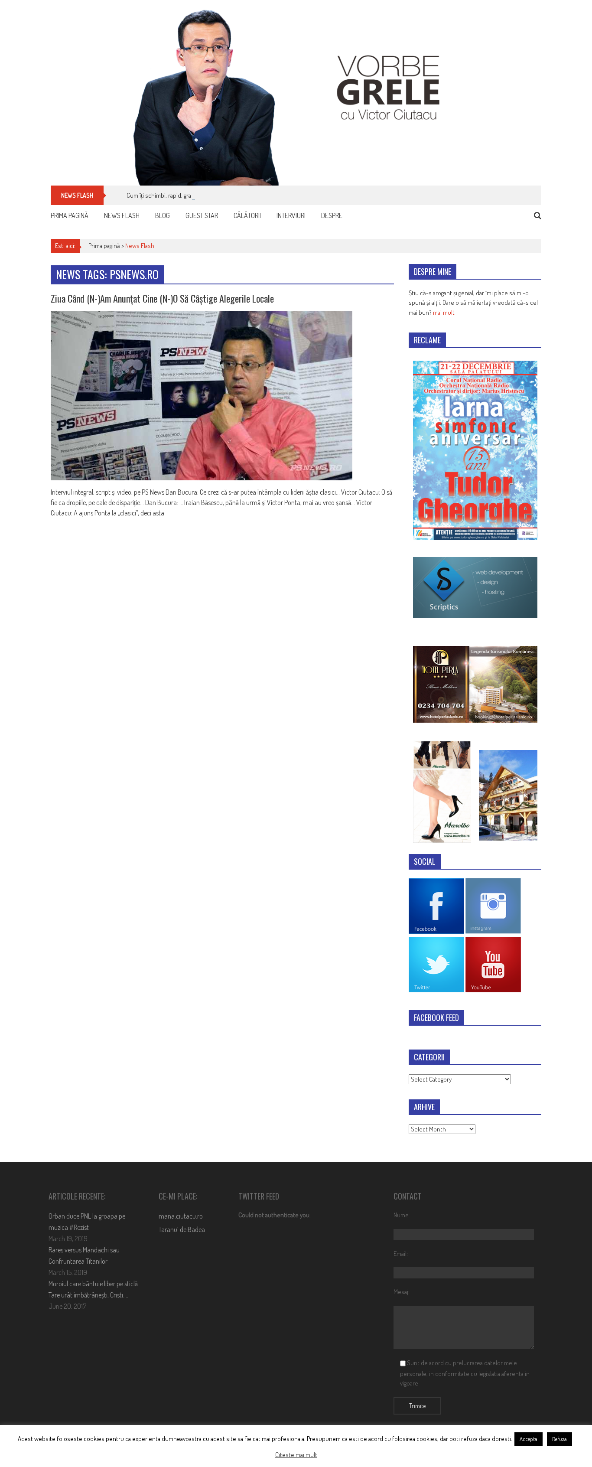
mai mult (444, 312)
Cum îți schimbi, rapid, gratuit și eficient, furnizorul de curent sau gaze (216, 195)
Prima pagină (69, 215)
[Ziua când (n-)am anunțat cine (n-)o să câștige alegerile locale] (222, 395)
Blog (162, 215)
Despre (331, 215)
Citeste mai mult (296, 1455)
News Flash (122, 215)
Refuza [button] (559, 1438)
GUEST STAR (201, 215)
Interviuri (291, 215)
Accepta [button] (528, 1438)
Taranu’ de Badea (182, 1229)
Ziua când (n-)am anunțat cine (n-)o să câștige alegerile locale (162, 298)
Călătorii (247, 215)
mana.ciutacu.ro (181, 1216)
